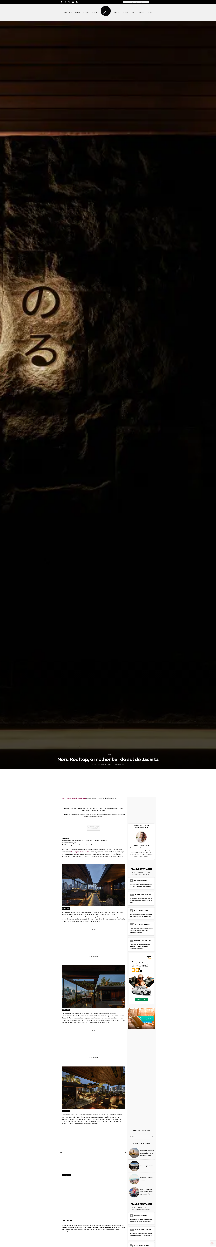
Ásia (133, 12)
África (150, 12)
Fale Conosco (91, 2)
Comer (64, 12)
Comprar (86, 12)
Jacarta (108, 755)
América (116, 12)
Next (125, 1152)
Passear (77, 12)
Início (63, 798)
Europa (125, 12)
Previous (61, 1152)
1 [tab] (91, 1179)
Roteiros (94, 12)
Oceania (141, 12)
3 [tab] (96, 1179)
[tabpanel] (93, 1152)
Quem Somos (82, 2)
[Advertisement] (108, 783)
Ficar (70, 12)
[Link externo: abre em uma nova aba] (141, 1018)
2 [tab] (93, 1179)
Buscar (152, 2)
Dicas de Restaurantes (79, 798)
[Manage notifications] (212, 1243)
